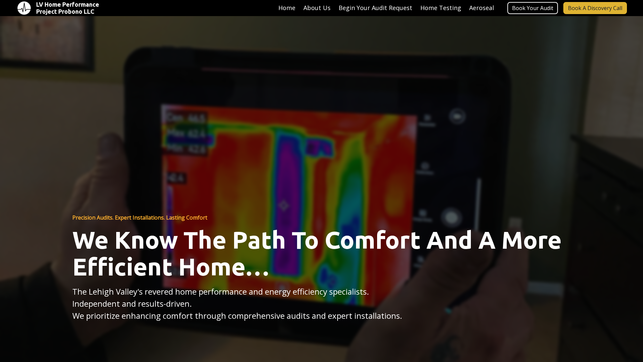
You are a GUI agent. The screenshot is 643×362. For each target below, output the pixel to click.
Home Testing (440, 8)
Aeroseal (481, 8)
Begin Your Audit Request (375, 8)
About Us (317, 8)
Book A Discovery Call (595, 8)
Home (286, 8)
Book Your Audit (532, 8)
